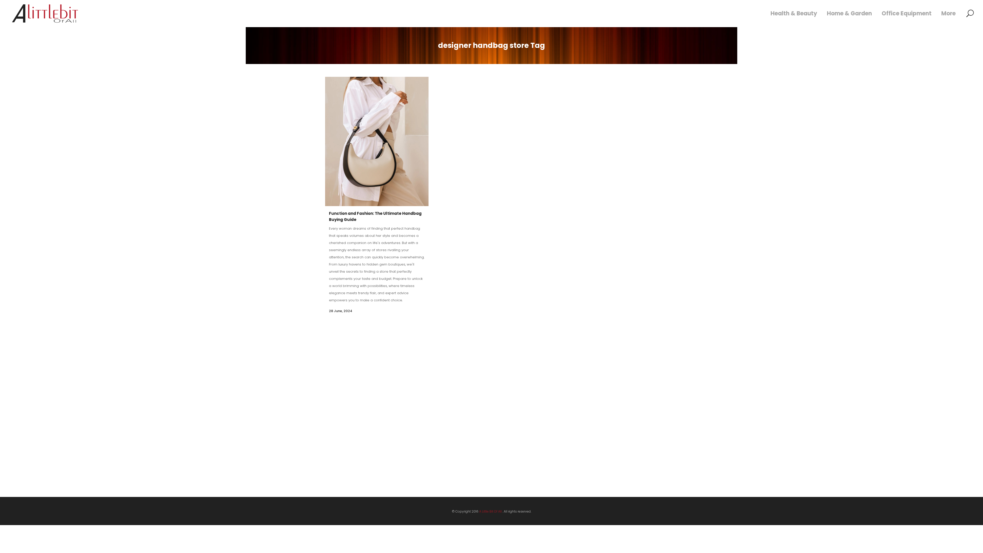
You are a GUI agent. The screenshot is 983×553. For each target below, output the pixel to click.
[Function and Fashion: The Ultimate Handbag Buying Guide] (377, 141)
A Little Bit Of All (490, 511)
